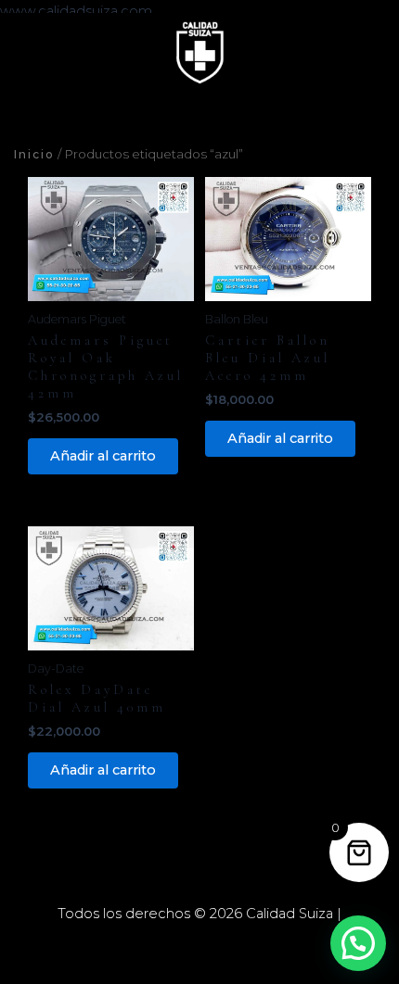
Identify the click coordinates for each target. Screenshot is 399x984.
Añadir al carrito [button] (103, 456)
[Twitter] (199, 946)
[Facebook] (171, 946)
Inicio (34, 154)
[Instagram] (227, 946)
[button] (358, 943)
